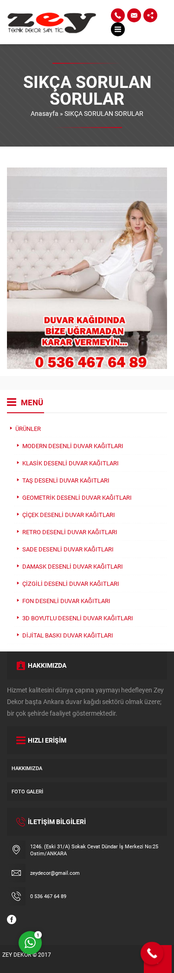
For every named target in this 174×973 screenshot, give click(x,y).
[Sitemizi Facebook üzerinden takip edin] (11, 919)
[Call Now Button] (152, 953)
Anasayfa (44, 113)
